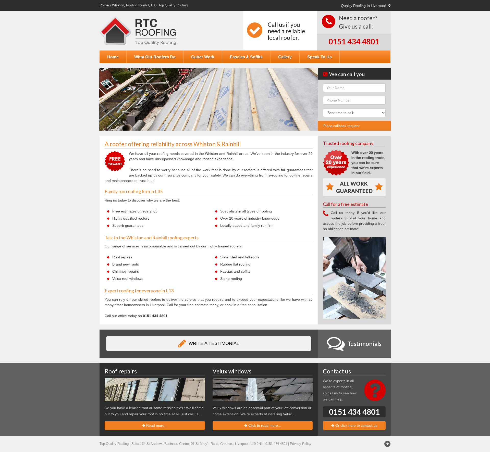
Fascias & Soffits (246, 57)
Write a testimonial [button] (213, 343)
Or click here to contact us (355, 425)
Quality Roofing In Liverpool (363, 6)
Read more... (156, 425)
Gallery (285, 57)
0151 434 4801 (353, 41)
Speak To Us (319, 57)
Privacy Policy (300, 444)
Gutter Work (202, 57)
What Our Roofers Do (155, 57)
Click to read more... (264, 425)
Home (113, 57)
